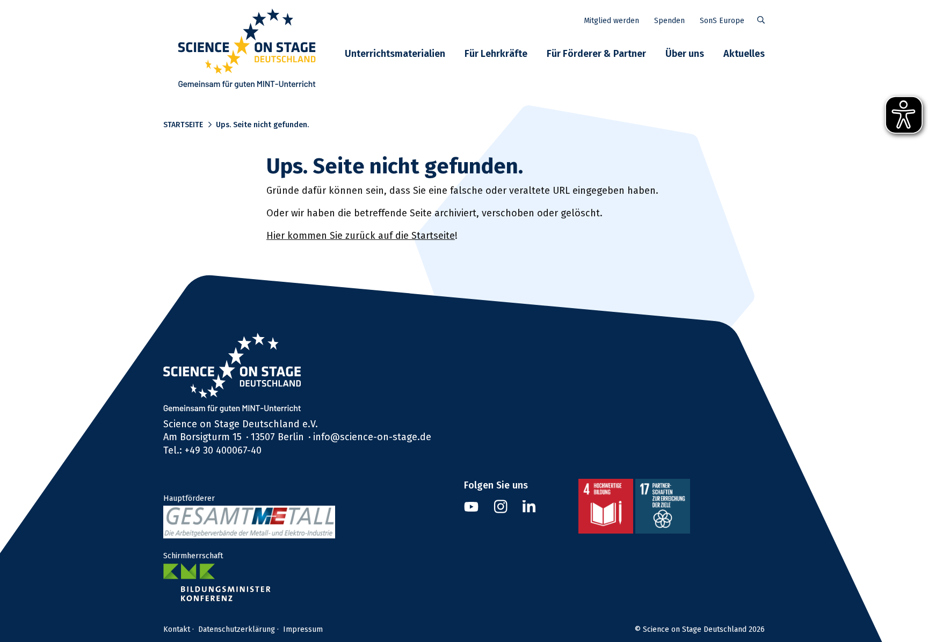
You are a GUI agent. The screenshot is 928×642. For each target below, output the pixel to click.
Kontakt (176, 629)
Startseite (183, 124)
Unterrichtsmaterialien (395, 53)
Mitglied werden (611, 20)
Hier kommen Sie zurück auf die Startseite (360, 235)
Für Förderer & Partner (596, 53)
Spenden (669, 20)
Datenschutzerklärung (236, 629)
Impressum (303, 629)
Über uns (684, 53)
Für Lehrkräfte (496, 53)
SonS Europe (722, 20)
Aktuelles (744, 53)
